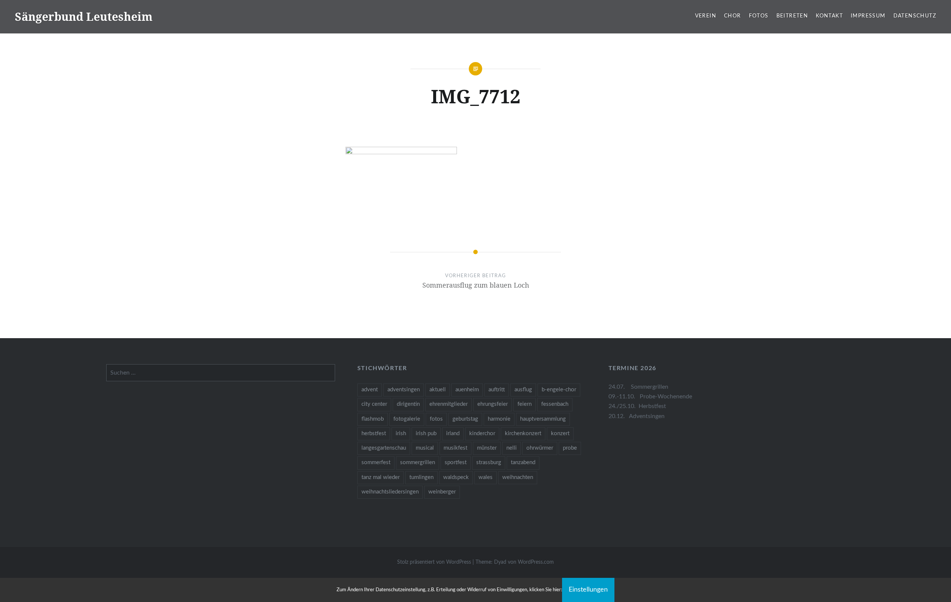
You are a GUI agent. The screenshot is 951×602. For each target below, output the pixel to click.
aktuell (437, 389)
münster (487, 448)
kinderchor (482, 433)
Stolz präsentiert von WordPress (434, 562)
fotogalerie (406, 419)
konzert (560, 433)
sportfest (456, 462)
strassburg (488, 462)
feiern (524, 404)
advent (369, 389)
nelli (511, 448)
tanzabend (523, 462)
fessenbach (554, 404)
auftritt (497, 389)
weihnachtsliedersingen (390, 492)
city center (374, 404)
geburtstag (465, 419)
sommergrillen (417, 462)
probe (570, 448)
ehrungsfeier (492, 404)
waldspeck (456, 477)
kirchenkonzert (523, 433)
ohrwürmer (539, 448)
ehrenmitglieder (448, 404)
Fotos (759, 16)
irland (453, 433)
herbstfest (373, 433)
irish (401, 433)
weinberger (442, 492)
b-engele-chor (559, 389)
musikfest (455, 448)
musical (425, 448)
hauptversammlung (543, 419)
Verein (705, 16)
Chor (732, 16)
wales (485, 477)
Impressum (868, 16)
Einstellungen (588, 589)
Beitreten (792, 16)
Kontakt (829, 16)
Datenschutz (914, 16)
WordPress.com (536, 562)
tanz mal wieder (380, 477)
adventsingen (403, 389)
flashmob (372, 419)
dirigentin (408, 404)
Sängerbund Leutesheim (84, 16)
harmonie (499, 419)
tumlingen (421, 477)
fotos (436, 419)
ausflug (523, 389)
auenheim (467, 389)
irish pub (426, 433)
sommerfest (375, 462)
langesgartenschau (383, 448)
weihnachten (517, 477)
